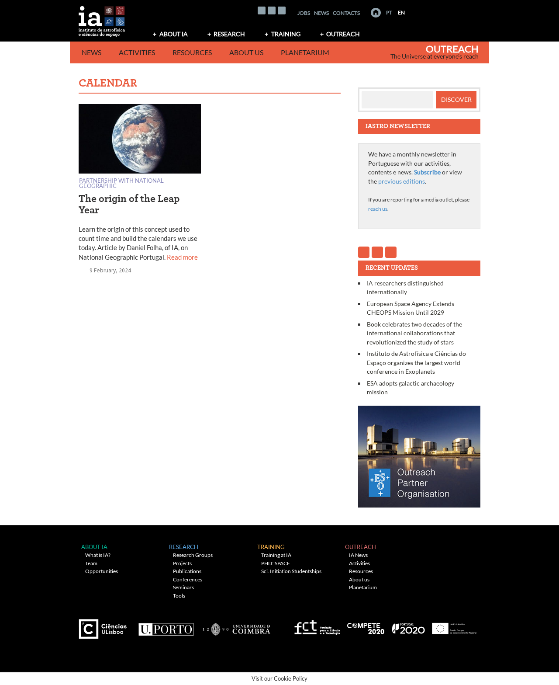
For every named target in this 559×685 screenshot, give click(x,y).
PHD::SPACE (275, 563)
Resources (192, 52)
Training (285, 34)
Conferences (187, 579)
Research (229, 34)
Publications (187, 571)
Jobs (303, 13)
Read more (182, 257)
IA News (358, 555)
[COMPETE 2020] (366, 626)
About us (246, 52)
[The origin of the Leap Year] (140, 140)
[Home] (376, 12)
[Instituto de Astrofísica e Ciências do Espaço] (102, 18)
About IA (173, 34)
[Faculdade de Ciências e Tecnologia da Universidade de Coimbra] (236, 626)
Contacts (346, 13)
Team (91, 563)
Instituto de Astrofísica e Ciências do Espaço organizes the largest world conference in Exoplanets (416, 362)
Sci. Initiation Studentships (291, 571)
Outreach (343, 34)
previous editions (401, 181)
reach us (377, 208)
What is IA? (97, 555)
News (321, 13)
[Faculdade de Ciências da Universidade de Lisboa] (105, 626)
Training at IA (276, 555)
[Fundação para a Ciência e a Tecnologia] (316, 626)
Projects (182, 563)
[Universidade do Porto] (166, 626)
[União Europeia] (453, 626)
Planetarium (305, 52)
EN (401, 12)
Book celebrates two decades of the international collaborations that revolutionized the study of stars (414, 333)
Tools (179, 595)
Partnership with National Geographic (121, 183)
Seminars (183, 587)
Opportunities (101, 571)
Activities (137, 52)
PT (389, 12)
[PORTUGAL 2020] (408, 626)
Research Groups (193, 555)
